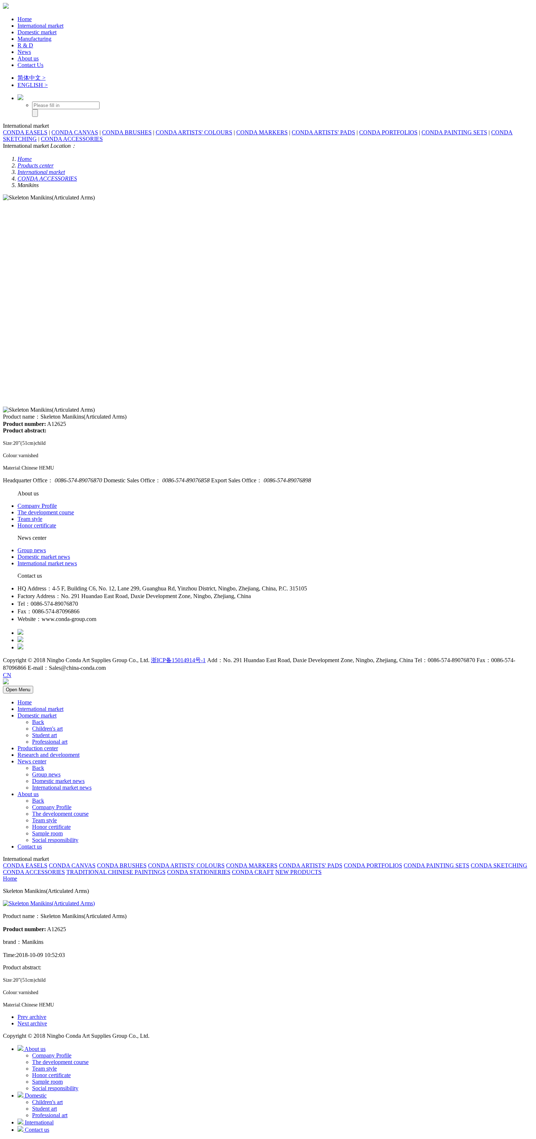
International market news (47, 563)
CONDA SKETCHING (499, 865)
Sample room (47, 833)
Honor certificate (37, 525)
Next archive (32, 1023)
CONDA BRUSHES (127, 132)
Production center (38, 748)
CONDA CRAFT (253, 872)
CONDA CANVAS (74, 132)
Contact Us (30, 65)
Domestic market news (44, 557)
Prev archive (32, 1017)
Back (38, 722)
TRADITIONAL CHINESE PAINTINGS (116, 872)
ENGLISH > (33, 85)
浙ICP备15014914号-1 (178, 660)
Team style (30, 519)
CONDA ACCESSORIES (72, 139)
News (24, 52)
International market (40, 26)
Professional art (49, 742)
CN (7, 675)
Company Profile (37, 506)
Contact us (30, 846)
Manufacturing (34, 39)
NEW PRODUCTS (298, 872)
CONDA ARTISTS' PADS (323, 132)
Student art (44, 735)
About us (28, 58)
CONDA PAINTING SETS (454, 132)
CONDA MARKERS (262, 132)
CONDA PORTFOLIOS (388, 132)
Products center (36, 165)
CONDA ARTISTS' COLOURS (194, 132)
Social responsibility (55, 840)
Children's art (47, 728)
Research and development (48, 755)
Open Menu (18, 689)
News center (32, 761)
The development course (46, 512)
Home (25, 19)
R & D (25, 45)
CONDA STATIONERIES (198, 872)
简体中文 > (32, 78)
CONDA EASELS (25, 132)
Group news (32, 550)
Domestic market (37, 32)
